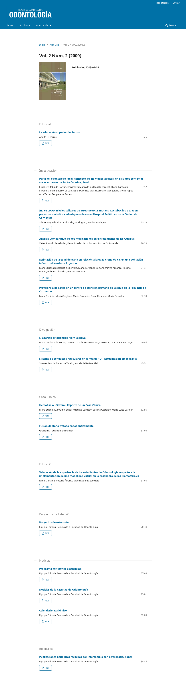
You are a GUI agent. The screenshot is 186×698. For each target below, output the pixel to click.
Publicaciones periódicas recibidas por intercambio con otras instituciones (85, 657)
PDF (46, 143)
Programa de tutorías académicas (60, 568)
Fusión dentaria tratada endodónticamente (66, 426)
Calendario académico (53, 610)
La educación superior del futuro (59, 132)
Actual (10, 25)
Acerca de (42, 25)
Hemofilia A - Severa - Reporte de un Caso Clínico (70, 405)
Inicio (42, 44)
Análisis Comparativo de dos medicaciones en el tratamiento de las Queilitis (87, 238)
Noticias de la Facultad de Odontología (63, 589)
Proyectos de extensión (54, 522)
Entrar (176, 2)
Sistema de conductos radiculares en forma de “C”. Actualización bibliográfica (88, 358)
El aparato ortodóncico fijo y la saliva (62, 337)
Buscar (172, 25)
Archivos (25, 25)
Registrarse (162, 2)
